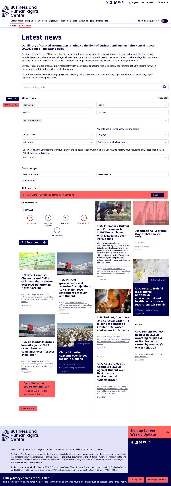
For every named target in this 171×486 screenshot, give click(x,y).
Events (14, 449)
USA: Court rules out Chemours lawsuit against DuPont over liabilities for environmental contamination (111, 371)
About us (83, 21)
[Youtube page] (119, 2)
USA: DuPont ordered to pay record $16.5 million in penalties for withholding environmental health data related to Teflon (112, 390)
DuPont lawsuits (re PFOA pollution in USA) (148, 355)
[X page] (107, 2)
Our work (42, 21)
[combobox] (58, 134)
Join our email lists (99, 21)
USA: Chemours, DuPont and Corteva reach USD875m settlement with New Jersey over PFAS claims (113, 232)
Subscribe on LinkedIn (93, 449)
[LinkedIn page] (111, 2)
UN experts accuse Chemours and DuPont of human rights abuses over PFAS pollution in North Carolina (37, 281)
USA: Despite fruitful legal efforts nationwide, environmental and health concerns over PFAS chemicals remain (113, 272)
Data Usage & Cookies (42, 449)
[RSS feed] (123, 2)
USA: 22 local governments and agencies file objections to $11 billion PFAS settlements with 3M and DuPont (75, 288)
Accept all (136, 479)
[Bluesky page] (115, 2)
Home (13, 25)
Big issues (53, 21)
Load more (26, 408)
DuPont (27, 210)
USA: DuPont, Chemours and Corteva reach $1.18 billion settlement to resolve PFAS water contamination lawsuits (113, 324)
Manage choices (157, 479)
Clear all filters (29, 180)
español (138, 249)
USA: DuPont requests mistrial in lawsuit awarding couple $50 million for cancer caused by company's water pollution (150, 339)
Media (27, 449)
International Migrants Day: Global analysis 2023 (151, 234)
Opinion (64, 21)
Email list (149, 2)
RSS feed (9, 105)
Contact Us (59, 449)
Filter (10, 98)
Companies (30, 21)
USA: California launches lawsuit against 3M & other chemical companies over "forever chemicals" (37, 348)
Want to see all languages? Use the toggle (118, 128)
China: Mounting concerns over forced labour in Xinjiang (73, 356)
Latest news (17, 21)
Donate (73, 21)
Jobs (20, 449)
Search (164, 2)
